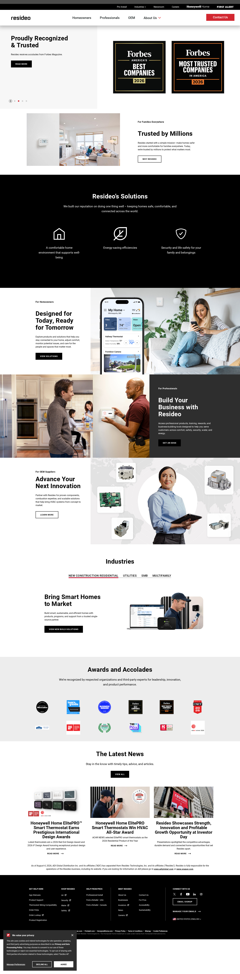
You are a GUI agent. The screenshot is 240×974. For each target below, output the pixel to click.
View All (120, 774)
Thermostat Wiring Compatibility (43, 905)
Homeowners (81, 18)
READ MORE (21, 64)
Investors (122, 905)
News (120, 910)
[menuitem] (83, 17)
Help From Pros (98, 889)
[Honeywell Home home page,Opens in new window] (198, 6)
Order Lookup (35, 915)
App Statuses (35, 895)
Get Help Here (40, 889)
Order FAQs (34, 910)
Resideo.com (77, 931)
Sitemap (148, 931)
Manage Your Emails (184, 911)
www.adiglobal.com (163, 869)
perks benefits (181, 244)
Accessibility (144, 905)
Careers (175, 6)
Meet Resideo (128, 889)
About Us (150, 18)
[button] (120, 617)
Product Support (36, 900)
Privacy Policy (120, 931)
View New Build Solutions (63, 629)
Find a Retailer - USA (94, 900)
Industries (140, 6)
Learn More (47, 514)
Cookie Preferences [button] (160, 931)
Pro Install (122, 6)
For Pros (142, 900)
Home (19, 17)
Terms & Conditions (135, 931)
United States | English (189, 919)
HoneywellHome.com (105, 931)
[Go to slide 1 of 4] (15, 101)
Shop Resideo (71, 889)
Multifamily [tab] (161, 575)
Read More (53, 853)
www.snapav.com (185, 869)
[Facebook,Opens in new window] (181, 894)
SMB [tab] (144, 575)
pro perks (120, 244)
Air (62, 895)
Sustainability (145, 910)
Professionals (110, 18)
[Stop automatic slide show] (10, 101)
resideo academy (59, 244)
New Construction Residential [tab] (93, 575)
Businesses (123, 900)
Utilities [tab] (130, 575)
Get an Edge (169, 442)
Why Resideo (149, 159)
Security (64, 900)
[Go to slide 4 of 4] (26, 101)
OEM (131, 18)
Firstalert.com (90, 931)
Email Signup (185, 901)
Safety (64, 910)
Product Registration (38, 920)
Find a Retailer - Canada (96, 905)
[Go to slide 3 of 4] (22, 101)
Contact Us (220, 17)
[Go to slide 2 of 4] (18, 101)
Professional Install (94, 895)
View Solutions (49, 356)
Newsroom (159, 6)
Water (63, 905)
